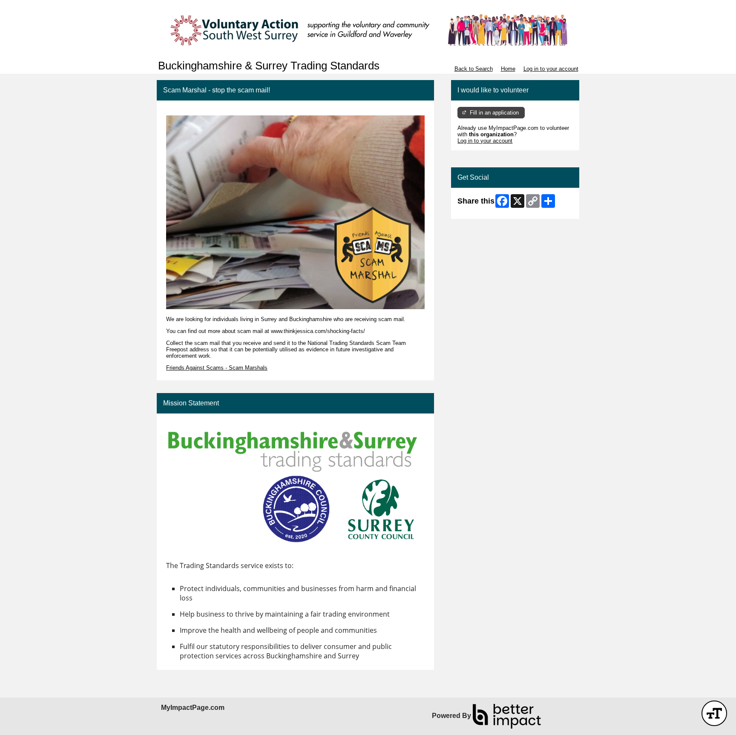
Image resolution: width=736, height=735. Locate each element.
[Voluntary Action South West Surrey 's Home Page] (368, 29)
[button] (714, 713)
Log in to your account (550, 69)
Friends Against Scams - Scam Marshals (216, 368)
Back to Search (473, 69)
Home (508, 69)
